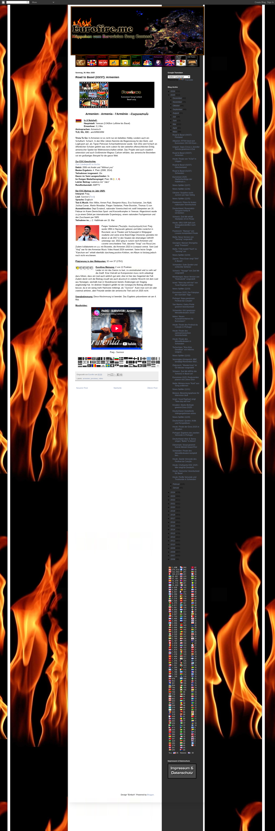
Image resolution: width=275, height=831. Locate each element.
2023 (173, 496)
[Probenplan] (158, 65)
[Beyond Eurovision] (81, 65)
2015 (173, 526)
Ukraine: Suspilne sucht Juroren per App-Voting (184, 194)
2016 (173, 522)
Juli (174, 117)
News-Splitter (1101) (181, 389)
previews (94, 378)
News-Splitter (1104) (181, 255)
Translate (189, 80)
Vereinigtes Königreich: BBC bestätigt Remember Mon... (185, 360)
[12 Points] (192, 65)
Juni (175, 120)
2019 (173, 511)
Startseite (117, 388)
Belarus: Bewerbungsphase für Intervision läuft (186, 394)
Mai (174, 124)
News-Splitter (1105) (181, 199)
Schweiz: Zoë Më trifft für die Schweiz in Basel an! (185, 372)
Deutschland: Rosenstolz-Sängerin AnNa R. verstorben (184, 210)
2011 (173, 541)
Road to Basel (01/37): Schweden (182, 172)
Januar (176, 488)
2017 (173, 518)
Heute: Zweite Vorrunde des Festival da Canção (185, 460)
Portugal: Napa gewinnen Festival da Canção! (184, 299)
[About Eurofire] (136, 65)
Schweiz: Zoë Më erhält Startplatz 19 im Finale (183, 218)
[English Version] (170, 65)
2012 (173, 537)
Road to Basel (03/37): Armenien (182, 154)
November (177, 102)
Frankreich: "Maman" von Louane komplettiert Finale (185, 232)
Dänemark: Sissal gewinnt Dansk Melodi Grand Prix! (185, 446)
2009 (173, 548)
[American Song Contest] (147, 65)
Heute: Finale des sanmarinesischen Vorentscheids (182, 333)
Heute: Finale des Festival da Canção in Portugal (185, 326)
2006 (173, 559)
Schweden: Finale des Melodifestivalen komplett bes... (185, 453)
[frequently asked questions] (182, 778)
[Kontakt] (125, 65)
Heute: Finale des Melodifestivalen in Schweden (182, 341)
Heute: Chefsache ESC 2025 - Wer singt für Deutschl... (186, 466)
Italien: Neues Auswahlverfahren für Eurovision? (183, 318)
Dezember (177, 98)
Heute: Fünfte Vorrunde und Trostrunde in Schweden (184, 478)
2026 (173, 91)
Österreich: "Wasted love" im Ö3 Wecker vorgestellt (185, 366)
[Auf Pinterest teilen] (121, 374)
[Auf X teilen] (115, 374)
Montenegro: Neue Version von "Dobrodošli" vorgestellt (186, 278)
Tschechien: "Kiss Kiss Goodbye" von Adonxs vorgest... (183, 349)
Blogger (150, 795)
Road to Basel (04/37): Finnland (182, 136)
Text (92, 197)
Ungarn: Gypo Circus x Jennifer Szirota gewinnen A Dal (186, 148)
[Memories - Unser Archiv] (103, 65)
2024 (173, 492)
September (178, 109)
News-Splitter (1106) (181, 189)
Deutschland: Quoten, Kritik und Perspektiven (184, 422)
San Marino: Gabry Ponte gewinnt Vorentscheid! (183, 305)
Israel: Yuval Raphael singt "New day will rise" (184, 400)
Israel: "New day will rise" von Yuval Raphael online (185, 284)
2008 (173, 552)
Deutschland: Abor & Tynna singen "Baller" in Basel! (184, 440)
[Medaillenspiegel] (181, 65)
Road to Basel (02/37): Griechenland (182, 166)
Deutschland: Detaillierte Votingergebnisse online (184, 412)
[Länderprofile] (92, 65)
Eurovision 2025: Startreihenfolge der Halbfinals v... (182, 179)
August (176, 113)
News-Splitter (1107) (181, 185)
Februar (176, 484)
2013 (173, 533)
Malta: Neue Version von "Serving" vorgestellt (183, 238)
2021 (173, 504)
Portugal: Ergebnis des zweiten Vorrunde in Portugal (186, 434)
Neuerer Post (82, 388)
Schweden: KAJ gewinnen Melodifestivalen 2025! (184, 311)
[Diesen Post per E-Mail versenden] (109, 374)
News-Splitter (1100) (181, 417)
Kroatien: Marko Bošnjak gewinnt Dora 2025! (183, 406)
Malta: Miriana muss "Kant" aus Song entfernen (186, 384)
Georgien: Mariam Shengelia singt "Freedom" (185, 244)
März (175, 132)
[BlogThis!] (112, 374)
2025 (173, 95)
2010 (173, 544)
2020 (173, 507)
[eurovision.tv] (114, 65)
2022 (173, 500)
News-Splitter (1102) (181, 355)
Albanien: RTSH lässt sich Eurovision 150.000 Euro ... (185, 142)
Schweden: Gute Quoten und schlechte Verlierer (185, 266)
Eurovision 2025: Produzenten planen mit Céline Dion (186, 378)
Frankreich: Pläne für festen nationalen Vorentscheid (184, 203)
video (101, 378)
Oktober (176, 106)
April (175, 128)
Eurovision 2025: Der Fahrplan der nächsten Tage (186, 293)
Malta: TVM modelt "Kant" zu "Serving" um (185, 250)
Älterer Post (152, 388)
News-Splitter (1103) (181, 289)
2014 (173, 529)
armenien (86, 378)
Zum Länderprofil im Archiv (87, 164)
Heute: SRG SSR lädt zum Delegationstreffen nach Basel (184, 225)
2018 (173, 515)
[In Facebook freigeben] (118, 374)
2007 (173, 556)
